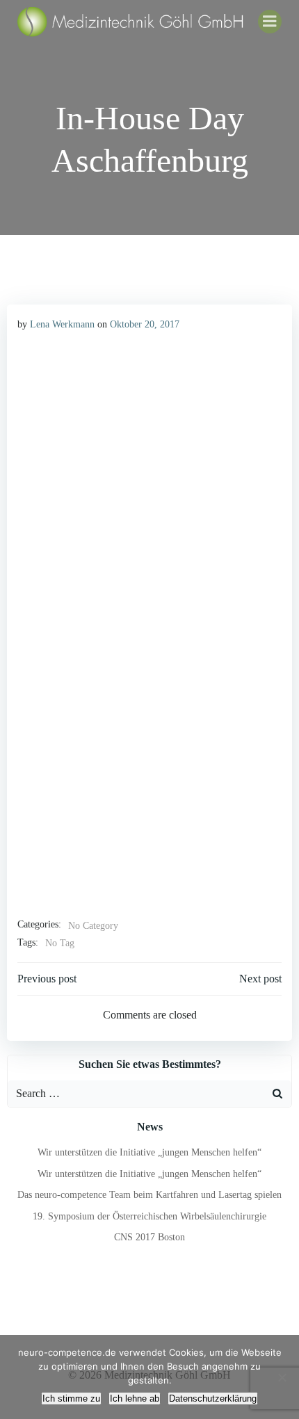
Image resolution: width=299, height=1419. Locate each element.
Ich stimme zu (71, 1398)
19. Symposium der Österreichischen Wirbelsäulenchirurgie (149, 1216)
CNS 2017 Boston (149, 1237)
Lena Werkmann (62, 324)
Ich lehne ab (134, 1398)
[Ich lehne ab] (282, 1377)
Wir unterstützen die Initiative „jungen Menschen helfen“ (149, 1152)
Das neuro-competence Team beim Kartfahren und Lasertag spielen (149, 1195)
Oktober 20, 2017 (144, 324)
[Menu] (270, 21)
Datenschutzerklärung (213, 1398)
